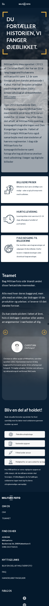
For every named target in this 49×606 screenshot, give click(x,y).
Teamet (6, 518)
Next (43, 331)
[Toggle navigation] (3, 4)
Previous (4, 331)
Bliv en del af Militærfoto (17, 565)
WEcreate (10, 96)
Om (4, 512)
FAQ (4, 572)
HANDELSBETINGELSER (13, 578)
